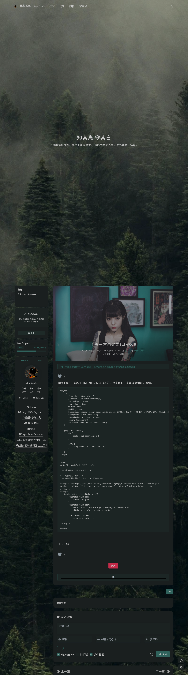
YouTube (39, 397)
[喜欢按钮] (60, 376)
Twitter (24, 397)
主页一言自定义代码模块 (113, 344)
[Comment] (181, 660)
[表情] (152, 654)
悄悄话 (84, 654)
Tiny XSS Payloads (32, 412)
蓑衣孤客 (25, 5)
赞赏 (113, 565)
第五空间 (33, 423)
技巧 (127, 350)
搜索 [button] (32, 333)
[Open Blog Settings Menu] (181, 667)
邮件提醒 (99, 654)
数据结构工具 (33, 417)
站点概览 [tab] (24, 360)
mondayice (139, 350)
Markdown (67, 654)
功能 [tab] (40, 360)
